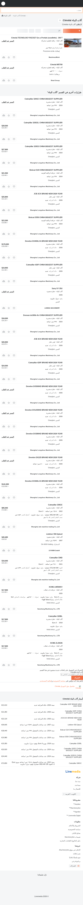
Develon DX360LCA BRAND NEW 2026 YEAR (43, 481)
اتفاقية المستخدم (46, 681)
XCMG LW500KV (55, 587)
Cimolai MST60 (56, 64)
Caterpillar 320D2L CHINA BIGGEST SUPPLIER (43, 123)
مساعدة (77, 785)
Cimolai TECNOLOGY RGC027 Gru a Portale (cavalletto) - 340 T (36, 38)
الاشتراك (77, 678)
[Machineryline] (2, 15)
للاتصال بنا (76, 789)
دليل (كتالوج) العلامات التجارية (70, 841)
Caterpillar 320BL (55, 616)
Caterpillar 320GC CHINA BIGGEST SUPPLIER (43, 99)
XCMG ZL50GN (56, 643)
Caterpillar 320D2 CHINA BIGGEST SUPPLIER (43, 146)
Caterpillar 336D (55, 558)
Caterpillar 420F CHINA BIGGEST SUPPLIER (44, 265)
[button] (3, 3)
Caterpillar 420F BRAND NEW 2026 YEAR (45, 363)
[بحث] (3, 10)
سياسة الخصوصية (59, 681)
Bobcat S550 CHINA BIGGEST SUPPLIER (45, 217)
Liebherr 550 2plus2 (54, 534)
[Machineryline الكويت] (68, 3)
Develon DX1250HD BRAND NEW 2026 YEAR (43, 410)
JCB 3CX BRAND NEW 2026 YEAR (48, 194)
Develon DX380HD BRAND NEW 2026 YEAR (44, 434)
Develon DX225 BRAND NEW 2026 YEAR (45, 457)
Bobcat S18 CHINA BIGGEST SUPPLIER (46, 170)
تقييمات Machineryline (72, 837)
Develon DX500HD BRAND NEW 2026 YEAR (44, 386)
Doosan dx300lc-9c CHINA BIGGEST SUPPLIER (42, 315)
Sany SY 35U (57, 288)
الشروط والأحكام (74, 826)
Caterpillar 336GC (55, 505)
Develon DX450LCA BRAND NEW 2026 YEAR (43, 241)
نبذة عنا (77, 781)
